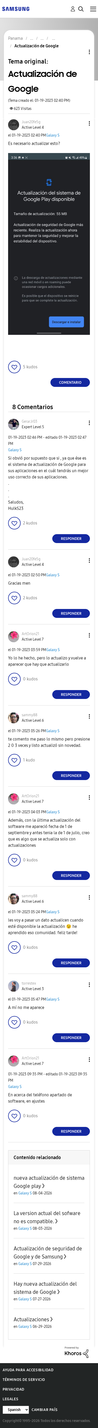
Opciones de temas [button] (80, 52)
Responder (71, 539)
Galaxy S (53, 135)
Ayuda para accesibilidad (28, 1370)
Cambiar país (44, 1410)
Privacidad (13, 1389)
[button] (80, 123)
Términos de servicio (24, 1380)
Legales (10, 1399)
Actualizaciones (31, 1319)
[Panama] (15, 8)
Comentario (70, 382)
